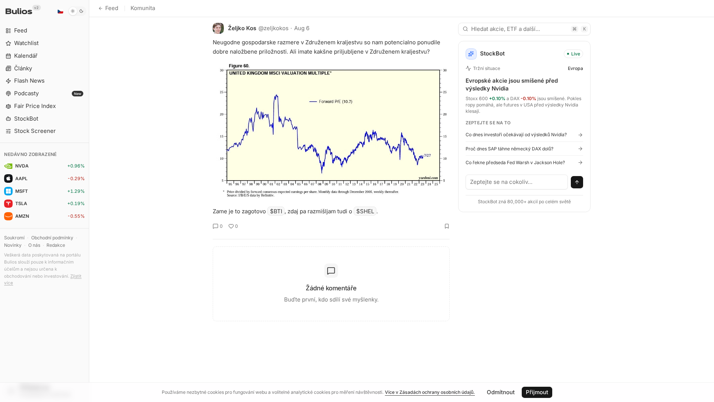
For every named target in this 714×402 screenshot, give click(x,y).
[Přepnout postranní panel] (89, 201)
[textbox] (517, 182)
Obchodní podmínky (52, 237)
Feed (111, 8)
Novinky (13, 245)
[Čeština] (60, 11)
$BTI (276, 211)
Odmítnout (501, 392)
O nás (34, 245)
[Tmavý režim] (77, 11)
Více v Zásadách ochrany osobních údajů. (430, 392)
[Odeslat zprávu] (577, 182)
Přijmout (537, 392)
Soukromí (14, 237)
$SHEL (365, 211)
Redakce (55, 245)
